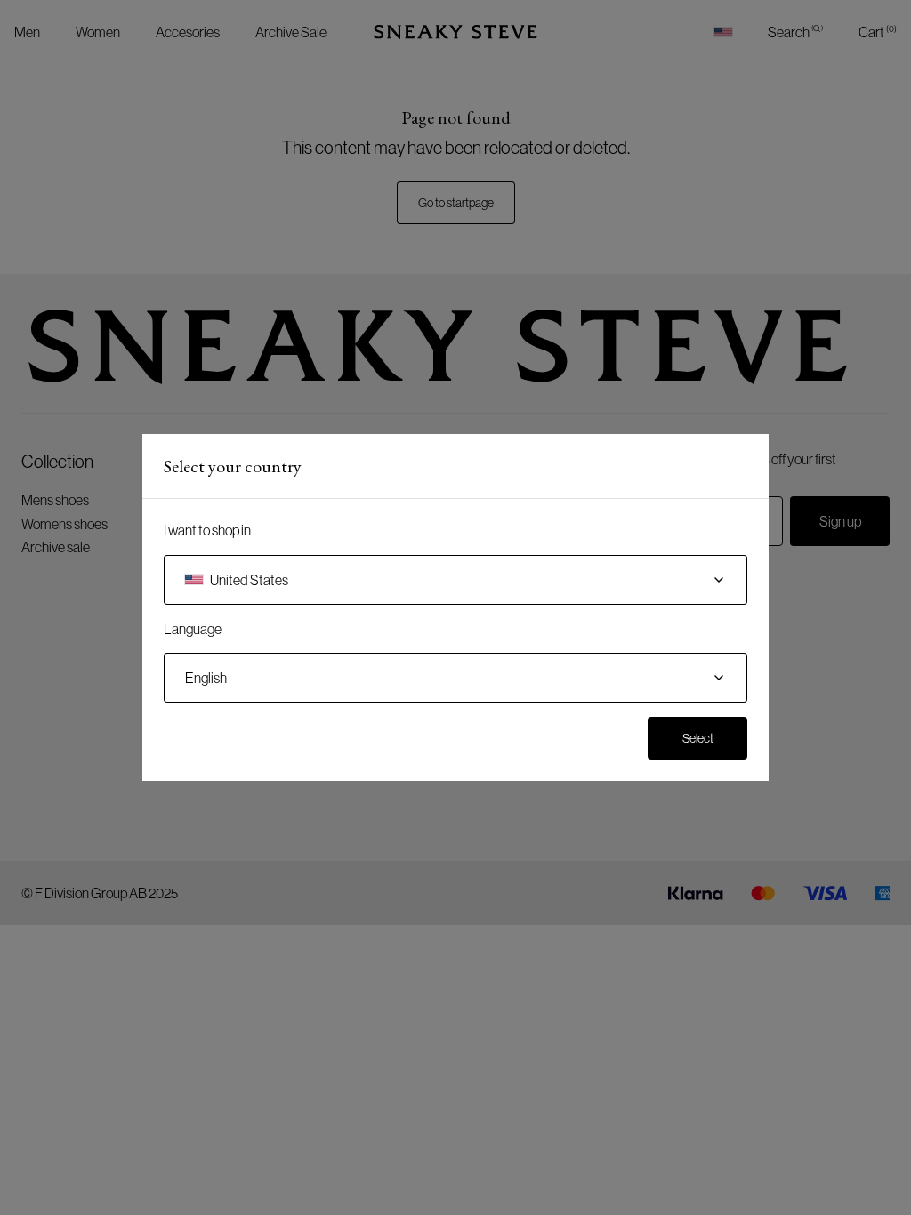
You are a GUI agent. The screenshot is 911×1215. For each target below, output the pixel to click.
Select (697, 738)
